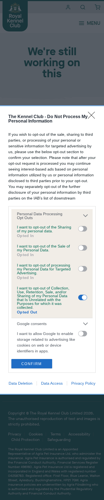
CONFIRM (31, 364)
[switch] (82, 229)
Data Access (52, 383)
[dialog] (52, 250)
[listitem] (52, 216)
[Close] (93, 117)
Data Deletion (20, 383)
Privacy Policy (83, 383)
